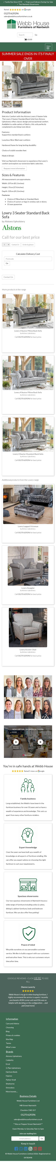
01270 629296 (11, 13)
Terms (8, 1043)
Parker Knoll (11, 1080)
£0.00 (29, 39)
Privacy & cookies (13, 1035)
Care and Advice (12, 1023)
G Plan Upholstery (13, 1068)
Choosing (10, 1027)
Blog (8, 1031)
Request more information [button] (14, 168)
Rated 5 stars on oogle (34, 771)
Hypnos (9, 1076)
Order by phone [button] (28, 245)
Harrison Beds (11, 1072)
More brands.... (12, 1091)
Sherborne (10, 1084)
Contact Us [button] (15, 245)
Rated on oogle (17, 9)
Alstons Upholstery (14, 1056)
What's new (11, 1047)
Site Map (9, 1039)
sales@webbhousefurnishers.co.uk (18, 16)
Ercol (8, 1064)
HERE (37, 978)
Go (36, 35)
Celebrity (9, 1060)
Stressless (10, 1087)
